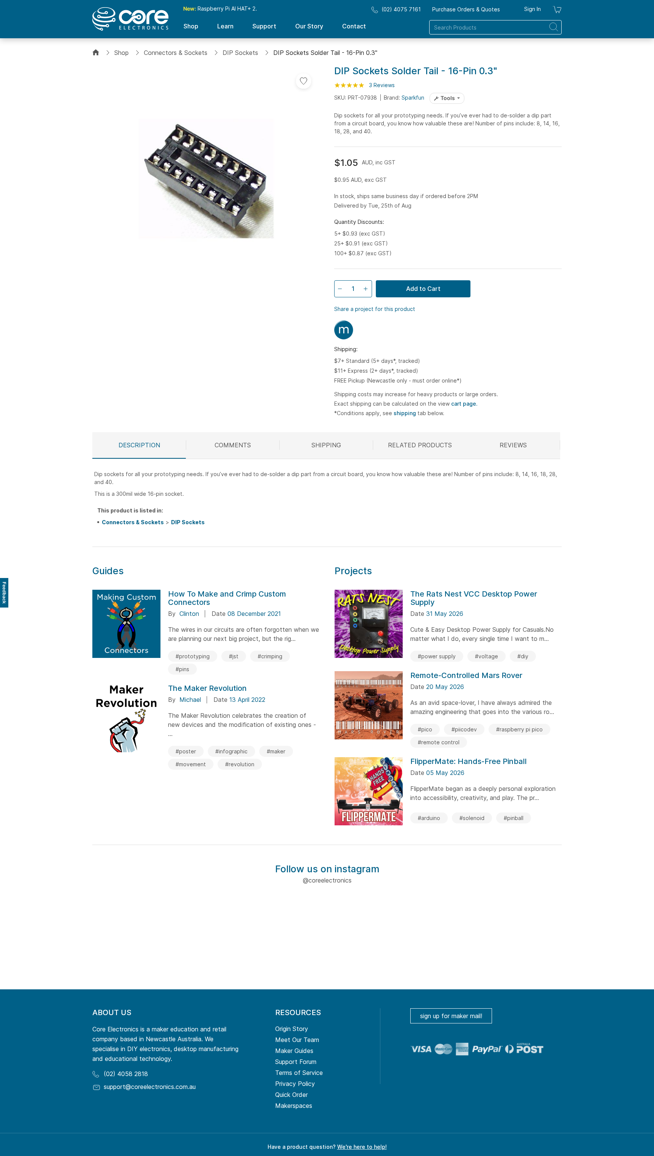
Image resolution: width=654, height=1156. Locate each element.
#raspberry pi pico (519, 729)
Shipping (326, 445)
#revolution (239, 764)
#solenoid (471, 818)
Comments (233, 445)
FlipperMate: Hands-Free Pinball (468, 761)
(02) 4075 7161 (401, 9)
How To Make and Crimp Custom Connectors (227, 598)
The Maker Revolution (207, 688)
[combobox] (495, 27)
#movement (191, 764)
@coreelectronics (327, 880)
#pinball (513, 818)
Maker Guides (294, 1050)
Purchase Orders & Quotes (466, 9)
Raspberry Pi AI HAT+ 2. (220, 8)
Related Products (420, 445)
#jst (233, 656)
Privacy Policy (295, 1083)
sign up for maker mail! (451, 1016)
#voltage (486, 656)
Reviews (513, 445)
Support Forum (295, 1061)
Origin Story (291, 1029)
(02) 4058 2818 (126, 1074)
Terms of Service (299, 1072)
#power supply (437, 656)
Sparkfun (413, 97)
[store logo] (130, 19)
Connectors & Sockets (175, 52)
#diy (522, 656)
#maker (276, 751)
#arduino (429, 818)
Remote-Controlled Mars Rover (466, 675)
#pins (182, 669)
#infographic (231, 751)
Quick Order (291, 1094)
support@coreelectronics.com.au (150, 1086)
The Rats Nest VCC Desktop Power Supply (473, 598)
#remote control (438, 742)
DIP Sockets (240, 52)
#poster (186, 751)
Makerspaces (293, 1105)
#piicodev (464, 729)
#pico (425, 729)
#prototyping (193, 656)
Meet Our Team (297, 1040)
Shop (121, 52)
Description (139, 445)
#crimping (270, 656)
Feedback (4, 593)
